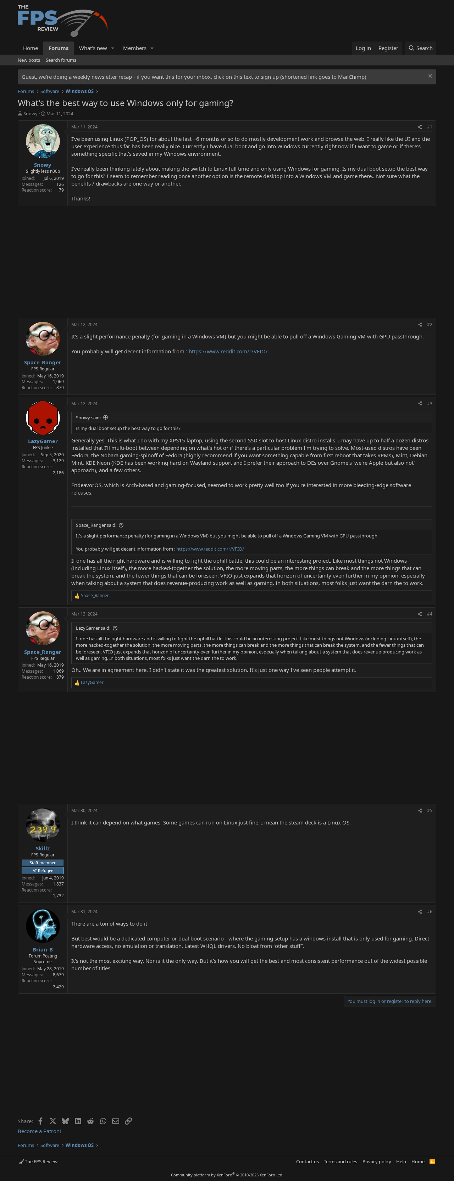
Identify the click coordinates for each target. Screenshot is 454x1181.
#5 (429, 810)
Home (30, 47)
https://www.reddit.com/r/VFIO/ (228, 351)
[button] (113, 48)
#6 (429, 912)
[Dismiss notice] (429, 77)
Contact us (307, 1161)
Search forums (61, 60)
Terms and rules (340, 1161)
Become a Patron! (39, 1131)
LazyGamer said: (93, 628)
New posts (29, 60)
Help (401, 1161)
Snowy (30, 113)
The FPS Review (40, 1161)
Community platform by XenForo (227, 1174)
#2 (429, 324)
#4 (429, 614)
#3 (429, 404)
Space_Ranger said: (96, 525)
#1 (429, 127)
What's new (93, 47)
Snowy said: (88, 417)
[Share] (420, 127)
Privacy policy (376, 1161)
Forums (58, 47)
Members (134, 47)
